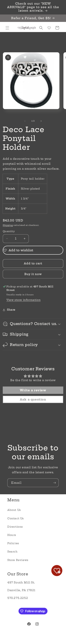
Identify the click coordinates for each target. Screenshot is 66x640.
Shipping (8, 225)
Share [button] (11, 309)
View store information (23, 300)
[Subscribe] (54, 482)
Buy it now (33, 274)
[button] (7, 28)
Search (12, 551)
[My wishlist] (49, 28)
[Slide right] (41, 121)
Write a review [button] (33, 390)
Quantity (9, 231)
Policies (13, 543)
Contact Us (15, 518)
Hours (11, 535)
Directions (15, 526)
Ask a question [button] (33, 399)
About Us (14, 510)
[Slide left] (25, 121)
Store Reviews (17, 560)
